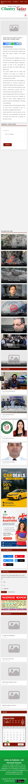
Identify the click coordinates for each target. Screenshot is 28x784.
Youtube (21, 556)
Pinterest (10, 564)
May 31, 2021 (5, 683)
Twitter (9, 560)
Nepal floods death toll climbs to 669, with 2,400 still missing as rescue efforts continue (14, 245)
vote (4, 592)
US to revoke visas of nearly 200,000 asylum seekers (14, 313)
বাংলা (13, 1)
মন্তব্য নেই (6, 588)
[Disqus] (14, 172)
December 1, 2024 (6, 660)
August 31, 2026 (5, 392)
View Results (11, 592)
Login (25, 1)
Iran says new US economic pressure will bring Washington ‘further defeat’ (14, 329)
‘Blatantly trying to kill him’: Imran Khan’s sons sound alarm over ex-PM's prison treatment (14, 295)
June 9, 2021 (5, 637)
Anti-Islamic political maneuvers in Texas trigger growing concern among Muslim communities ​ (14, 345)
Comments (6, 130)
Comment (7, 144)
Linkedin (21, 560)
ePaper (21, 1)
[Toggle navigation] (25, 15)
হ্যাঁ (4, 582)
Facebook (10, 556)
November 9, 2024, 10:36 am (12, 42)
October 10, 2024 (5, 707)
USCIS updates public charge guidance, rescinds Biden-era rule (14, 363)
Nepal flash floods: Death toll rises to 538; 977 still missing (14, 279)
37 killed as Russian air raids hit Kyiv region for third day (14, 262)
